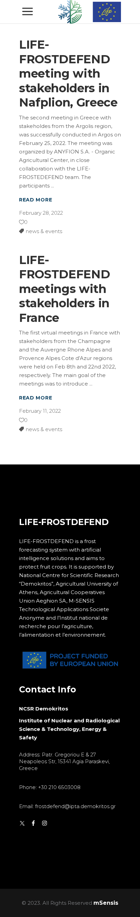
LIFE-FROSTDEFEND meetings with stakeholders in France (64, 289)
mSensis (105, 903)
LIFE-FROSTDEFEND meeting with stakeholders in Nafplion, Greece (68, 73)
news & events (44, 231)
